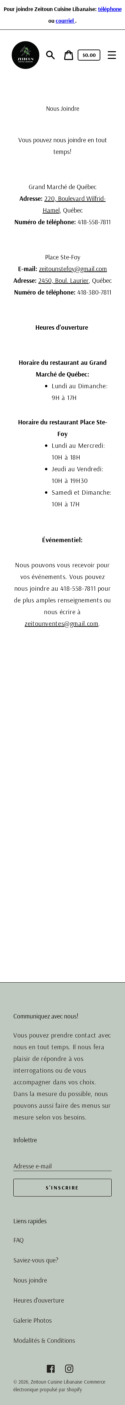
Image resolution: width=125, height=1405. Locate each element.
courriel (65, 20)
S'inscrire (62, 1187)
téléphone (110, 8)
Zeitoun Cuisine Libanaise (56, 1382)
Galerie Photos (32, 1320)
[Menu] (112, 55)
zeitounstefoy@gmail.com (73, 268)
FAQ (18, 1240)
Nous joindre (30, 1280)
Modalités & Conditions (44, 1340)
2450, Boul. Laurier (63, 280)
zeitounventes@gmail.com (61, 623)
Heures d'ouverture (38, 1300)
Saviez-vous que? (35, 1260)
